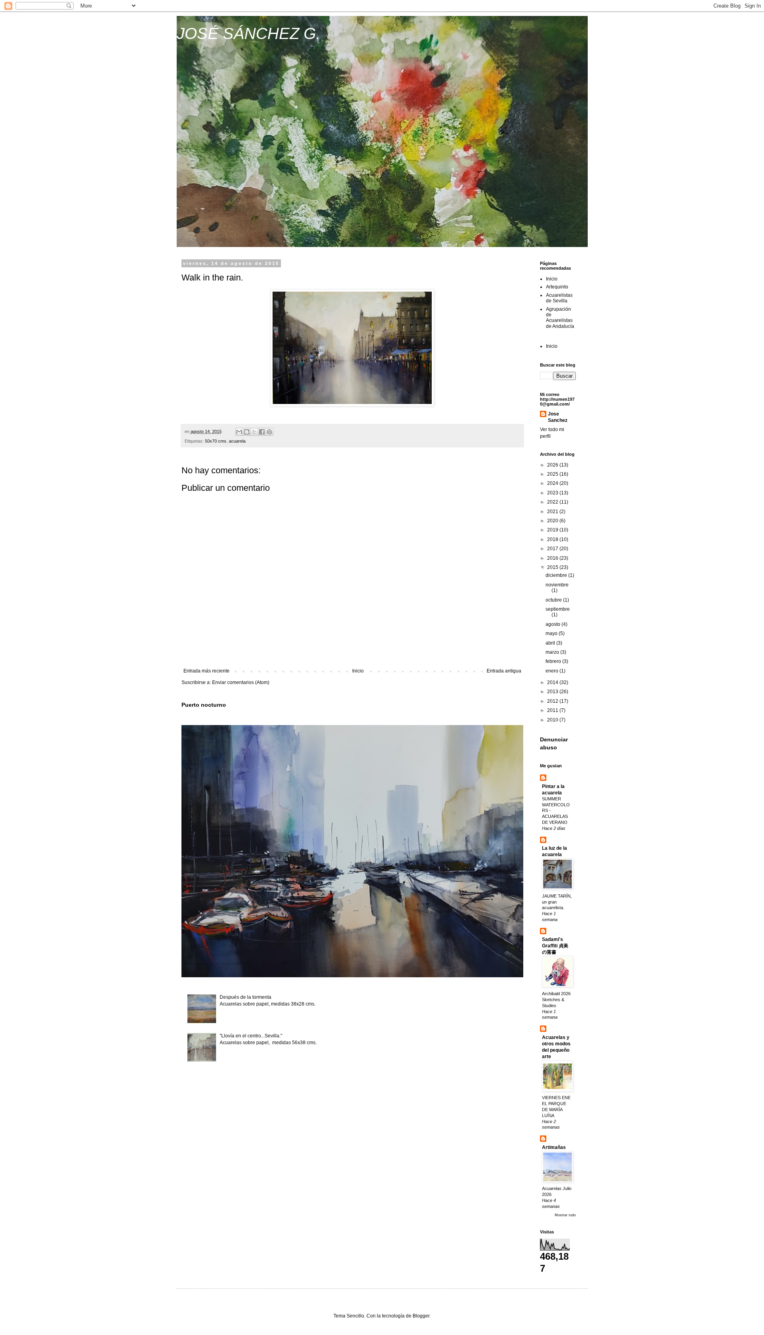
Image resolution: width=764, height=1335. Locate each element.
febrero (554, 661)
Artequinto (557, 287)
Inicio (358, 671)
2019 (553, 530)
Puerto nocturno (203, 705)
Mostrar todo (565, 1215)
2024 (553, 483)
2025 (553, 474)
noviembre (557, 585)
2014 (553, 682)
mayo (552, 633)
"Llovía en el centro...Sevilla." (251, 1036)
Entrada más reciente (206, 671)
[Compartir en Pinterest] (269, 432)
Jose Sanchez (557, 417)
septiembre (558, 609)
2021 (553, 511)
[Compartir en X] (254, 432)
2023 (553, 493)
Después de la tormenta (245, 997)
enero (552, 671)
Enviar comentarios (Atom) (240, 682)
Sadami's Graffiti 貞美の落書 (555, 946)
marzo (553, 652)
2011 (553, 710)
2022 (553, 502)
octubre (554, 600)
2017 (553, 548)
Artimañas (554, 1147)
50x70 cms (215, 441)
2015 (553, 567)
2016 (553, 558)
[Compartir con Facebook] (262, 432)
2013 (553, 691)
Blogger (421, 1316)
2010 (553, 720)
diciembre (557, 575)
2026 (553, 465)
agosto (553, 624)
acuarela (237, 441)
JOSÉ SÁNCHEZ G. (248, 33)
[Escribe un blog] (247, 432)
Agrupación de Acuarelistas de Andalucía (560, 317)
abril (551, 643)
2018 (553, 539)
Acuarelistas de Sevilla (559, 298)
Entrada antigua (504, 671)
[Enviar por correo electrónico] (239, 432)
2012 (553, 701)
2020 (553, 520)
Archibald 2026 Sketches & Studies (556, 999)
